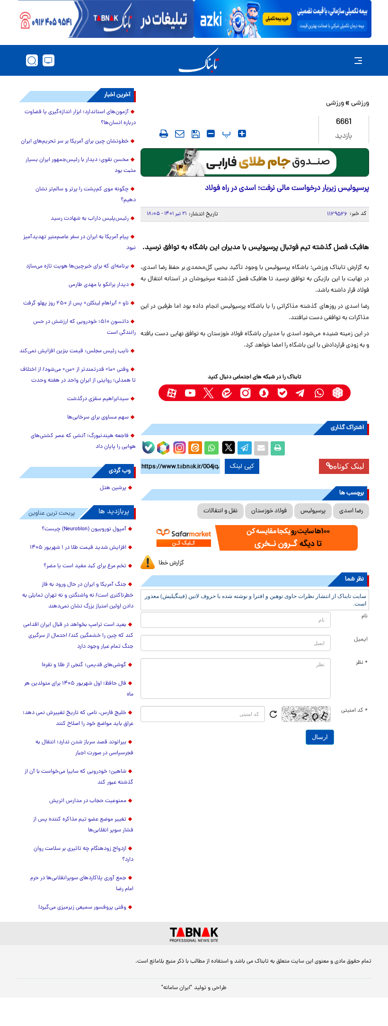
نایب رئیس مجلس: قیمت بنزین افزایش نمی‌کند (74, 351)
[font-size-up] (242, 133)
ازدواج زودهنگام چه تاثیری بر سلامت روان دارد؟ (83, 854)
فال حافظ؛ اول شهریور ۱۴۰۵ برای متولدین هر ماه (78, 689)
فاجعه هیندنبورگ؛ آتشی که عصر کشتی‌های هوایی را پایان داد (83, 441)
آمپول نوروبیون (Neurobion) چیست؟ (84, 529)
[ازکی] (282, 19)
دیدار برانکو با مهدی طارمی (99, 285)
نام (365, 616)
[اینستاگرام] (178, 446)
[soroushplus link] (264, 393)
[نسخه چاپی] (278, 448)
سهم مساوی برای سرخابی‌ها (98, 417)
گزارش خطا (171, 563)
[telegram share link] (245, 448)
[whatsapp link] (319, 393)
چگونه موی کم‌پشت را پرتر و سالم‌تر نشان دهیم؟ (85, 195)
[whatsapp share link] (211, 448)
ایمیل (361, 639)
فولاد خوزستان (269, 511)
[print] (163, 133)
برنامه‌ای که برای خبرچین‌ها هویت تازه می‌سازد (77, 266)
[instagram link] (245, 393)
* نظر (362, 663)
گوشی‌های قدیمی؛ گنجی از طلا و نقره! (84, 665)
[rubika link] (338, 393)
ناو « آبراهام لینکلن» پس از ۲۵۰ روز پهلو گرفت (76, 303)
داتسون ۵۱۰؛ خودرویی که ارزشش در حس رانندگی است (84, 327)
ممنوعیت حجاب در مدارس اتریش (87, 801)
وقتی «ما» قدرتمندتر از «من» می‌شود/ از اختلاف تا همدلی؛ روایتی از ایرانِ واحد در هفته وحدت (78, 375)
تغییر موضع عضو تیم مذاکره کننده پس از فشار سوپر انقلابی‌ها (83, 825)
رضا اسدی (351, 511)
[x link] (208, 393)
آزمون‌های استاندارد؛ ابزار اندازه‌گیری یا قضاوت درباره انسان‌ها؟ (80, 117)
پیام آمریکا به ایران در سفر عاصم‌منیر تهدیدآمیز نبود (79, 242)
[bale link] (282, 393)
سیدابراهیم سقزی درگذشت (98, 399)
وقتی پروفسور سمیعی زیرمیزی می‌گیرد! (82, 907)
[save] (195, 134)
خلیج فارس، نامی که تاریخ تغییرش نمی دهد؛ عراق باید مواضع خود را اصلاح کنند (78, 718)
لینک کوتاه (348, 466)
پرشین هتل (113, 488)
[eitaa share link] (195, 448)
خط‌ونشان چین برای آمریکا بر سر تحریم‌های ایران (75, 141)
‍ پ (225, 133)
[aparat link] (171, 393)
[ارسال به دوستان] (261, 448)
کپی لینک (242, 466)
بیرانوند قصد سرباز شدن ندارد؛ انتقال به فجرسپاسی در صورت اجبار (84, 748)
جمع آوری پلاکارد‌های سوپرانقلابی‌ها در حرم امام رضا (81, 883)
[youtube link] (190, 393)
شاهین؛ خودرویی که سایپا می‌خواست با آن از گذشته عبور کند (79, 777)
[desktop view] (48, 60)
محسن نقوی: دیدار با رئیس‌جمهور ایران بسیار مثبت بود (81, 165)
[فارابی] (255, 162)
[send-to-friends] (180, 133)
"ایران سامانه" (176, 988)
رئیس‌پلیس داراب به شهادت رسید (90, 218)
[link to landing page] (198, 60)
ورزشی (360, 103)
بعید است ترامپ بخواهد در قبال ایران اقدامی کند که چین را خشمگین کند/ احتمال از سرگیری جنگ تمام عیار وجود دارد (78, 636)
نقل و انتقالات (220, 511)
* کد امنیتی (354, 710)
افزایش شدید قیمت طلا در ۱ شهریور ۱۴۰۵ (78, 548)
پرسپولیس (313, 511)
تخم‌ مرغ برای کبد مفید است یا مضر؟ (85, 566)
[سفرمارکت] (255, 538)
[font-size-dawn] (210, 133)
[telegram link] (301, 393)
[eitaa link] (227, 393)
